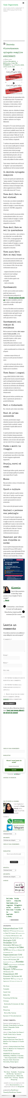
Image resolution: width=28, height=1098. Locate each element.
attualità (17, 65)
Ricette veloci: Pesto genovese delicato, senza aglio (13, 1060)
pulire (6, 959)
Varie (13, 63)
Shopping (6, 1010)
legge (5, 67)
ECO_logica (7, 63)
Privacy (6, 1001)
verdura (13, 981)
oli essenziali (8, 952)
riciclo (10, 972)
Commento (7, 639)
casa (8, 933)
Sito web (6, 670)
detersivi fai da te (11, 938)
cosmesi (14, 933)
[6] (16, 919)
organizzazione (12, 955)
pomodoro (14, 957)
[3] (12, 919)
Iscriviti (14, 770)
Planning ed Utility (10, 998)
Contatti (6, 989)
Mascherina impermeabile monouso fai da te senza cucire (15, 614)
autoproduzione (13, 929)
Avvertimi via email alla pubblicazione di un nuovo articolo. (12, 687)
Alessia (16, 588)
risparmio (8, 976)
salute (9, 67)
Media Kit (6, 995)
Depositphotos (14, 1085)
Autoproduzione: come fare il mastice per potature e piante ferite (13, 1041)
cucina (9, 935)
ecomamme (10, 943)
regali (13, 962)
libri (11, 950)
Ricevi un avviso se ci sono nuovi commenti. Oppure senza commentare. (13, 696)
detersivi (17, 935)
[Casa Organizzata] (10, 5)
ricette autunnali (14, 964)
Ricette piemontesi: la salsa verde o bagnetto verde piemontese (13, 1027)
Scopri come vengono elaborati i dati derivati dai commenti (13, 711)
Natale (21, 950)
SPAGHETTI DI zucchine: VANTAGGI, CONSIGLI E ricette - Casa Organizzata (13, 1056)
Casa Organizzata (10, 61)
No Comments (10, 64)
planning (7, 957)
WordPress (14, 1090)
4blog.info (20, 1086)
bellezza (15, 931)
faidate (6, 947)
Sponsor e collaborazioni (12, 1016)
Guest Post (6, 992)
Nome (5, 655)
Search (5, 1007)
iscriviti (6, 699)
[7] (17, 919)
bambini (7, 931)
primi (20, 957)
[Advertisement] (14, 27)
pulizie (15, 959)
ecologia (9, 940)
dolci (21, 938)
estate (18, 945)
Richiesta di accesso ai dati (14, 1004)
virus (13, 67)
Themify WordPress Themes (12, 1092)
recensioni (7, 962)
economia (8, 945)
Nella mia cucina (10, 1013)
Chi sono (6, 986)
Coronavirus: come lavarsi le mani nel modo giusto (14, 608)
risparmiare (10, 974)
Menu (16, 950)
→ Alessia (6, 600)
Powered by (10, 774)
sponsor (8, 979)
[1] (10, 919)
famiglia (14, 947)
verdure (19, 981)
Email (5, 663)
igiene (22, 65)
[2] (11, 919)
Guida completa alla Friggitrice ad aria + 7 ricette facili (18, 905)
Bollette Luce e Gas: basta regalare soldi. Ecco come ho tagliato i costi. (10, 907)
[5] (15, 919)
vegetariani (7, 981)
